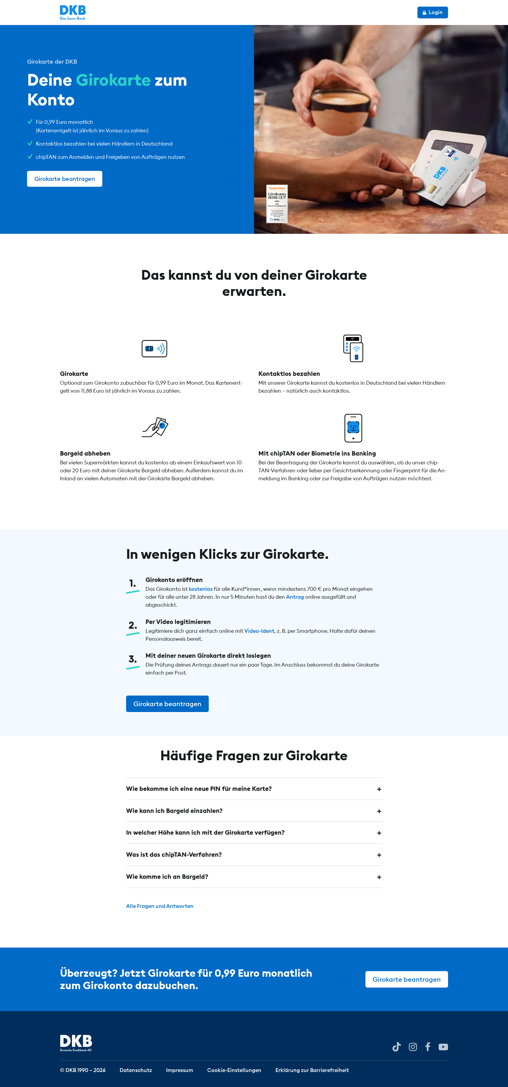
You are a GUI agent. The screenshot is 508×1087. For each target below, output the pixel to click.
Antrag (295, 596)
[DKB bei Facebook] (427, 1046)
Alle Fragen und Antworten (159, 906)
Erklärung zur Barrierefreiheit (312, 1070)
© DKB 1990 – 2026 (83, 1070)
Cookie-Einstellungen (234, 1070)
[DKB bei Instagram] (413, 1046)
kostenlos (201, 589)
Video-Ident (259, 630)
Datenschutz (136, 1070)
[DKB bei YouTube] (396, 1046)
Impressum (179, 1070)
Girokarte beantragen (64, 178)
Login (435, 12)
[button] (254, 789)
